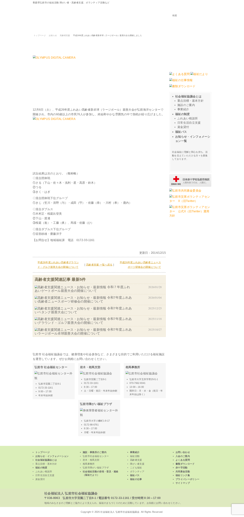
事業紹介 (183, 109)
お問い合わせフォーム (190, 52)
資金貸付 (183, 126)
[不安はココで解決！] (179, 75)
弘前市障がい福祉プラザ (96, 467)
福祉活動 (49, 26)
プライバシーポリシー (187, 479)
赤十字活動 (182, 467)
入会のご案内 (183, 456)
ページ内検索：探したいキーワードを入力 (190, 10)
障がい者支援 (115, 26)
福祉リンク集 (183, 475)
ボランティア (182, 26)
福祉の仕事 (136, 479)
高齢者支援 (82, 26)
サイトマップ (183, 483)
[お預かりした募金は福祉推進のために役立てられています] (185, 192)
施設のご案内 (186, 105)
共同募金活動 (183, 471)
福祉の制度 (182, 114)
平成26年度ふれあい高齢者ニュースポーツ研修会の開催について (140, 264)
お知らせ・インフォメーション (52, 456)
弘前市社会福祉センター (96, 456)
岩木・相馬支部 (91, 460)
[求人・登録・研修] (181, 81)
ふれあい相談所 (187, 118)
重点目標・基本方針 (190, 100)
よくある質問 (183, 460)
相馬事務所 (89, 463)
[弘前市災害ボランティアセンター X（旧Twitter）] (190, 202)
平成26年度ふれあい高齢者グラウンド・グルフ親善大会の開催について (58, 264)
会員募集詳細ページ (191, 165)
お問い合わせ (183, 452)
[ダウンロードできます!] (199, 75)
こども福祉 (149, 26)
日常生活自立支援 (189, 122)
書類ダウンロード (185, 463)
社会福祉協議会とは (188, 96)
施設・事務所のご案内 (94, 452)
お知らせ (53, 35)
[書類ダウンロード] (182, 88)
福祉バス (181, 131)
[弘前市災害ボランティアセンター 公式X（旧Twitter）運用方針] (190, 217)
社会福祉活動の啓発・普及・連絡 (100, 473)
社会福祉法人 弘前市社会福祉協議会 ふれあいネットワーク (77, 13)
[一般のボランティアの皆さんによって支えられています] (190, 186)
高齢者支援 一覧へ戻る (99, 264)
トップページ (205, 26)
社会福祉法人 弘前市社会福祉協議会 (71, 493)
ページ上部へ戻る (122, 443)
